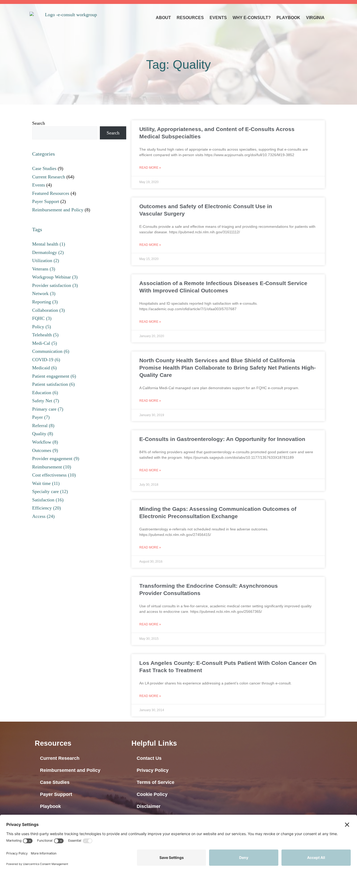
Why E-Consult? (252, 17)
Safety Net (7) (45, 400)
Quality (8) (42, 433)
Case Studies (44, 168)
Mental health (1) (48, 244)
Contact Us (149, 758)
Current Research (48, 176)
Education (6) (45, 392)
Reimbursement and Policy (57, 209)
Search (38, 123)
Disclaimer (148, 806)
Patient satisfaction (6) (53, 384)
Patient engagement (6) (54, 376)
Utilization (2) (45, 260)
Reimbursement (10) (51, 466)
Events (218, 17)
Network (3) (43, 293)
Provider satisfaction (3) (55, 285)
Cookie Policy (152, 794)
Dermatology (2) (48, 252)
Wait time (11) (46, 483)
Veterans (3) (43, 268)
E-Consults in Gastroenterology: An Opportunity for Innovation (222, 439)
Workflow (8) (45, 442)
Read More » (150, 167)
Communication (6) (50, 351)
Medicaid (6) (44, 367)
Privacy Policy (153, 770)
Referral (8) (43, 425)
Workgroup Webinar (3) (55, 277)
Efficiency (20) (46, 508)
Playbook (288, 17)
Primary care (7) (47, 409)
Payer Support (45, 201)
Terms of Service (155, 782)
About (163, 17)
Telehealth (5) (45, 334)
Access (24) (43, 516)
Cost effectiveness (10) (54, 475)
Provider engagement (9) (55, 458)
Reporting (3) (45, 301)
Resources (190, 17)
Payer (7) (41, 417)
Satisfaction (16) (48, 499)
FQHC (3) (41, 318)
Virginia (315, 17)
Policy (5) (41, 326)
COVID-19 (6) (46, 359)
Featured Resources (50, 193)
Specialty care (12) (50, 491)
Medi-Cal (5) (44, 343)
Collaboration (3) (48, 310)
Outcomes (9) (45, 450)
